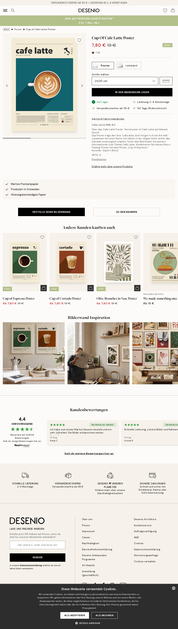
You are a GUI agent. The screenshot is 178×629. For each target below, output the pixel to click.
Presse (86, 525)
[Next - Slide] (82, 86)
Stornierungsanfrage (146, 555)
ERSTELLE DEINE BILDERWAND (52, 212)
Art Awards (88, 565)
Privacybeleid (89, 608)
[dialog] (89, 606)
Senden (38, 557)
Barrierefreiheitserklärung (97, 549)
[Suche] (13, 10)
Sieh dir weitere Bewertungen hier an (89, 453)
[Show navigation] (5, 10)
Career (86, 537)
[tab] (17, 137)
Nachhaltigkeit (90, 543)
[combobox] (173, 588)
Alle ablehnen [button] (105, 615)
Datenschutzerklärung (31, 565)
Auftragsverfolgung (145, 531)
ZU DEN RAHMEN (126, 212)
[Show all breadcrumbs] (6, 29)
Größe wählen (100, 74)
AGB (136, 537)
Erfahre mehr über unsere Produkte (112, 166)
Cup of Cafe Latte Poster (40, 29)
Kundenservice (143, 525)
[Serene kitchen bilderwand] (98, 353)
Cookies (139, 543)
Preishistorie (99, 159)
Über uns (87, 519)
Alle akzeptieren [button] (74, 615)
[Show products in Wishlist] (165, 10)
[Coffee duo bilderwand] (34, 353)
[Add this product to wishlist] (79, 40)
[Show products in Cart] (173, 10)
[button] (166, 81)
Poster (18, 29)
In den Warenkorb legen (132, 92)
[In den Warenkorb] (44, 288)
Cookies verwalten (145, 561)
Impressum (88, 531)
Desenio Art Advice (145, 519)
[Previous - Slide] (7, 86)
